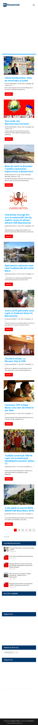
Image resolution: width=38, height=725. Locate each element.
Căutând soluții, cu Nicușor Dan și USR (15, 360)
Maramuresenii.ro (11, 174)
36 (32, 319)
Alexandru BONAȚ (11, 319)
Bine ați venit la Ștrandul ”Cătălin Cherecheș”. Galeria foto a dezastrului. (19, 169)
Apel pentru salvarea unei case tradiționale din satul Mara (19, 268)
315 (11, 85)
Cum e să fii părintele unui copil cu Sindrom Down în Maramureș (19, 313)
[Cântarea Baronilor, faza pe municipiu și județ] (19, 65)
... (26, 530)
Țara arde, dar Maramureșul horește (17, 122)
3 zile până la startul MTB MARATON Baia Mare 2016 (19, 509)
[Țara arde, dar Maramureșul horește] (19, 109)
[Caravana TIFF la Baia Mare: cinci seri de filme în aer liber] (19, 391)
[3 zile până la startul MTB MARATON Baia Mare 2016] (19, 494)
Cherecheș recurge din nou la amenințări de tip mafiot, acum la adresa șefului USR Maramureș (18, 218)
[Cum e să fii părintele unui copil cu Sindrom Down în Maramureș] (19, 298)
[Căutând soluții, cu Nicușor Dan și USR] (19, 345)
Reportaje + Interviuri (10, 176)
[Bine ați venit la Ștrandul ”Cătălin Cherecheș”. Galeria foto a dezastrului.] (19, 154)
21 (30, 530)
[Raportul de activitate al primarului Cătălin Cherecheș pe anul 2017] (6, 584)
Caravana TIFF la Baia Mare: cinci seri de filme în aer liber (19, 407)
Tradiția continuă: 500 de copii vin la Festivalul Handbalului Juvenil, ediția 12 (19, 459)
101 (11, 128)
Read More (8, 94)
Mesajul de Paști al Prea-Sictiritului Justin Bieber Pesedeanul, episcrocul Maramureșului (20, 565)
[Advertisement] (19, 30)
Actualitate (28, 83)
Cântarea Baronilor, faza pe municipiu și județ (18, 79)
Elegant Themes (16, 721)
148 (19, 176)
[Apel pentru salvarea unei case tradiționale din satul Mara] (19, 252)
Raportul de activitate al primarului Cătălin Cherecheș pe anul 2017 (20, 584)
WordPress (31, 721)
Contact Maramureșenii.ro (14, 723)
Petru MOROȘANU (11, 83)
